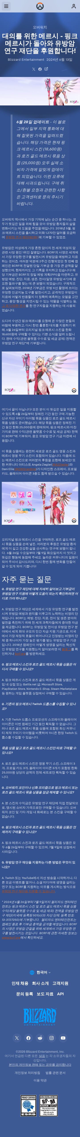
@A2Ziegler (60, 464)
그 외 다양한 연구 (14, 305)
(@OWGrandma (25, 469)
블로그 (66, 649)
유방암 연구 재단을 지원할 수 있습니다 (28, 891)
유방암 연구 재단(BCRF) (22, 237)
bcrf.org (20, 653)
